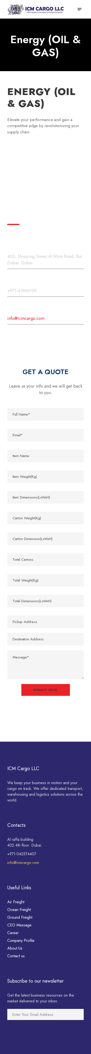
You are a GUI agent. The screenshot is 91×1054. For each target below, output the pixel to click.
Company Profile (20, 940)
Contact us (16, 956)
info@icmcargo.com (23, 862)
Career (13, 933)
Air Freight (15, 902)
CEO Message (19, 925)
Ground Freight (19, 917)
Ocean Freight (19, 909)
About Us (14, 948)
